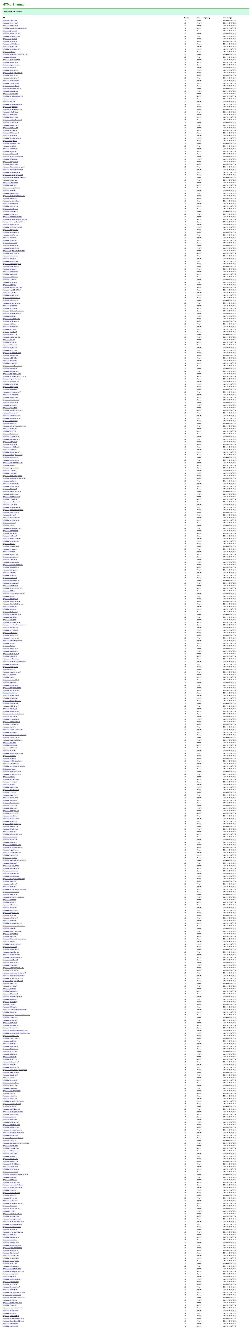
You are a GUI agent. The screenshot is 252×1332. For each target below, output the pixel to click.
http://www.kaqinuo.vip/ (10, 693)
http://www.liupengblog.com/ (11, 737)
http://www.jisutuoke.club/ (11, 193)
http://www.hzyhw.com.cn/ (11, 65)
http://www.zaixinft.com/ (10, 960)
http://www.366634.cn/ (10, 748)
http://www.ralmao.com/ (10, 421)
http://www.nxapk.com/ (10, 20)
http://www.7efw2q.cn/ (10, 606)
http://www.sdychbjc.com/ (11, 952)
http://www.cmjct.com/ (10, 360)
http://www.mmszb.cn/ (10, 1098)
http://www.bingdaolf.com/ (11, 248)
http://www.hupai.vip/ (9, 758)
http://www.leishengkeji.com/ (11, 1091)
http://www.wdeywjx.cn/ (10, 368)
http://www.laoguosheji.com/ (11, 201)
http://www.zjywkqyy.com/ (11, 1216)
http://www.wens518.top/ (10, 127)
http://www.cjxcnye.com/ (10, 355)
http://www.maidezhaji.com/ (11, 337)
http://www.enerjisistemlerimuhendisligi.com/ (16, 1143)
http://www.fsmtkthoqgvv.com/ (12, 528)
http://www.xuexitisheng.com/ (12, 264)
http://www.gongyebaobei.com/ (12, 366)
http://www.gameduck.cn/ (11, 583)
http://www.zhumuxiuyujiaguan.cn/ (13, 1221)
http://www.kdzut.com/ (10, 842)
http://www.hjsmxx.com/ (10, 797)
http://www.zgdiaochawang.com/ (13, 156)
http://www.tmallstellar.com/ (11, 1125)
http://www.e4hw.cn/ (9, 1211)
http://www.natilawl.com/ (10, 1166)
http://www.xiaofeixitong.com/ (12, 1245)
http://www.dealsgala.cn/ (10, 1250)
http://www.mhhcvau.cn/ (10, 211)
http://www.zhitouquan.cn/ (11, 949)
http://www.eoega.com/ (10, 442)
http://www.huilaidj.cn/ (9, 609)
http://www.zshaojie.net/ (10, 363)
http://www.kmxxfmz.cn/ (10, 235)
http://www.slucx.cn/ (9, 465)
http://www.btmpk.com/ (10, 282)
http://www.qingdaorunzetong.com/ (14, 250)
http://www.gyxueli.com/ (10, 965)
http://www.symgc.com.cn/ (11, 719)
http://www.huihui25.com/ (10, 635)
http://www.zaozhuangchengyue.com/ (15, 1009)
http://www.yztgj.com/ (9, 449)
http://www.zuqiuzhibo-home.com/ (13, 1132)
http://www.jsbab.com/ (10, 1012)
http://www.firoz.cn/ (9, 101)
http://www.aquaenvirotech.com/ (13, 1308)
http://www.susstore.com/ (11, 818)
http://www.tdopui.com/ (10, 1206)
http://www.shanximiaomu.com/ (12, 588)
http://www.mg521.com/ (10, 107)
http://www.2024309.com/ (11, 706)
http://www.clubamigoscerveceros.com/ (15, 1174)
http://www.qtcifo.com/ (10, 342)
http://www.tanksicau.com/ (11, 892)
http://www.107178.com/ (10, 164)
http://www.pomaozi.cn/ (10, 837)
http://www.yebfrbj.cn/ (9, 1156)
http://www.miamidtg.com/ (11, 1242)
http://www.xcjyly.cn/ (9, 1064)
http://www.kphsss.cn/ (10, 821)
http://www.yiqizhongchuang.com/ (13, 311)
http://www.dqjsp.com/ (10, 151)
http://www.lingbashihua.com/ (12, 379)
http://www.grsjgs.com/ (10, 1022)
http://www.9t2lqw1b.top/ (10, 230)
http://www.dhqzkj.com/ (10, 114)
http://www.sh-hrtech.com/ (11, 803)
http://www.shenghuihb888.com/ (13, 604)
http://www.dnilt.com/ (9, 742)
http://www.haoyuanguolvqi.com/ (13, 1185)
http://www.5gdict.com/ (10, 1051)
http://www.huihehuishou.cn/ (11, 496)
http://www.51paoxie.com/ (11, 913)
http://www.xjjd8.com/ (9, 936)
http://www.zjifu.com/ (9, 258)
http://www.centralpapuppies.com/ (13, 1271)
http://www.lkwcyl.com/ (10, 816)
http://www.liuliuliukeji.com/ (11, 44)
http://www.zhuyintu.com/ (11, 1253)
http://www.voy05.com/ (10, 39)
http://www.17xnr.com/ (10, 559)
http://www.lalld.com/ (9, 523)
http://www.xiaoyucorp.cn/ (11, 562)
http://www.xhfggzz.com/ (10, 326)
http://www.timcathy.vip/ (10, 745)
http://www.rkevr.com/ (9, 619)
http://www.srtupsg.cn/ (10, 1179)
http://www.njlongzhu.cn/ (10, 648)
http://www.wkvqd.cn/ (9, 899)
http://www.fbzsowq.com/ (11, 122)
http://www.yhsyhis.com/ (10, 25)
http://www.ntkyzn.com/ (10, 1284)
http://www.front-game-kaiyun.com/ (14, 1292)
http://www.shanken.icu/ (10, 70)
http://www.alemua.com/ (10, 62)
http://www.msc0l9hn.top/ (11, 483)
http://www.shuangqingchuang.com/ (14, 167)
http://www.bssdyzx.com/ (11, 512)
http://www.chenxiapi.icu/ (10, 1119)
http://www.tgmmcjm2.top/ (11, 1083)
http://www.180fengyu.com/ (11, 1182)
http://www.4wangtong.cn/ (11, 876)
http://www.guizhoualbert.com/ (12, 120)
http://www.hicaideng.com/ (11, 711)
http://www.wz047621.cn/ (11, 206)
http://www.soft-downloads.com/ (13, 462)
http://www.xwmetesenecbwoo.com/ (14, 478)
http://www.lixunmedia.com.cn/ (12, 1214)
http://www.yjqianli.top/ (10, 332)
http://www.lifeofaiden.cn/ (10, 1323)
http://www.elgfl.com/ (9, 902)
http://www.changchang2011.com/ (13, 1321)
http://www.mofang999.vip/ (11, 653)
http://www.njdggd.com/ (10, 305)
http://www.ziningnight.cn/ (11, 371)
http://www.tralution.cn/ (10, 1088)
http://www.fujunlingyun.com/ (12, 1268)
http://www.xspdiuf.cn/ (10, 240)
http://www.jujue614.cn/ (10, 617)
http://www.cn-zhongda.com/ (12, 491)
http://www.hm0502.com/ (10, 962)
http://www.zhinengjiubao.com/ (12, 834)
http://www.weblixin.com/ (10, 1114)
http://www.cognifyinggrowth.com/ (13, 968)
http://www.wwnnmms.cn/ (11, 460)
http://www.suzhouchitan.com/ (12, 996)
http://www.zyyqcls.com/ (10, 850)
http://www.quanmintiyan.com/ (12, 931)
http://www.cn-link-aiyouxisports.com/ (14, 860)
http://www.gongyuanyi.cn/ (11, 1122)
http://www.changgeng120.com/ (13, 981)
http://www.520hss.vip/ (10, 1200)
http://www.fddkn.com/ (10, 345)
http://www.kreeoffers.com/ (11, 502)
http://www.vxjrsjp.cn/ (9, 1140)
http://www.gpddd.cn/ (9, 1041)
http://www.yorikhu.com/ (10, 256)
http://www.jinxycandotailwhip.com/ (14, 593)
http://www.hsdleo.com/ (10, 99)
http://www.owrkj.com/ (10, 1177)
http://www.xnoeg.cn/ (9, 285)
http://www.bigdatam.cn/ (10, 1161)
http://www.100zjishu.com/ (11, 1151)
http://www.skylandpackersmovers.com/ (15, 54)
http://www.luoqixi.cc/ (9, 146)
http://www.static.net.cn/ (10, 651)
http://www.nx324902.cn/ (10, 358)
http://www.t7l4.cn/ (8, 677)
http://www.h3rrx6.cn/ (9, 279)
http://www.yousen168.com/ (11, 1208)
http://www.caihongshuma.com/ (12, 455)
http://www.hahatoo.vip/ (10, 148)
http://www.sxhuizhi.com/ (10, 203)
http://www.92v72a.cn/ (10, 805)
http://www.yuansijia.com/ (11, 78)
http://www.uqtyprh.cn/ (10, 1059)
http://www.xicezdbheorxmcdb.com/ (14, 1297)
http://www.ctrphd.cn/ (9, 1276)
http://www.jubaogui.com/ (10, 1274)
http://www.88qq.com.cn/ (10, 530)
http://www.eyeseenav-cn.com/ (12, 1248)
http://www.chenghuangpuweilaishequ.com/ (16, 1033)
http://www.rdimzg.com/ (10, 159)
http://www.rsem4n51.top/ (11, 779)
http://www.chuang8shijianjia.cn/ (13, 96)
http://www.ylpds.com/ (10, 907)
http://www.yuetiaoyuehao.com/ (12, 1187)
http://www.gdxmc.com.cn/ (11, 1072)
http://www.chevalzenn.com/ (11, 601)
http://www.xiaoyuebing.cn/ (11, 517)
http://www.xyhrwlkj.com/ (10, 813)
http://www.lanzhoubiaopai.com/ (13, 847)
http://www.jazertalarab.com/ (12, 353)
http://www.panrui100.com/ (11, 447)
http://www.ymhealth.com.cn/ (12, 538)
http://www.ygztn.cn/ (9, 190)
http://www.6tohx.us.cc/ (10, 413)
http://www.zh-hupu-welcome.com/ (14, 879)
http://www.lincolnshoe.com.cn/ (12, 640)
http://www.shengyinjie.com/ (11, 49)
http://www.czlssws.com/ (10, 910)
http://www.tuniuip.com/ (10, 999)
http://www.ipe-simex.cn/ (10, 394)
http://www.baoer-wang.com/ (12, 614)
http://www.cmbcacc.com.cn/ (12, 1227)
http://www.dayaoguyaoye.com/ (13, 175)
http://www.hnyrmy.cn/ (10, 839)
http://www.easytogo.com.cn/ (12, 1219)
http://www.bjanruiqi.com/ (10, 457)
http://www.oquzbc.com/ (10, 871)
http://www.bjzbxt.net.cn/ (10, 1046)
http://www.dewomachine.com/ (12, 287)
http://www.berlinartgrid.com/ (12, 392)
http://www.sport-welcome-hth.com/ (14, 766)
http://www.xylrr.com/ (9, 473)
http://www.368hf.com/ (10, 1229)
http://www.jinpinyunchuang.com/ (13, 510)
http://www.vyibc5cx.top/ (10, 112)
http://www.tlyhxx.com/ (10, 350)
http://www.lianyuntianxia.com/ (12, 957)
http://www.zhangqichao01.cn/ (12, 923)
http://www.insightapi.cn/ (10, 209)
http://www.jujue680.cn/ (10, 198)
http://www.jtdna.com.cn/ (10, 970)
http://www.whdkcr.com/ (10, 214)
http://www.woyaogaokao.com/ (12, 1224)
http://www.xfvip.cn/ (9, 544)
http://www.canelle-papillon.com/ (13, 729)
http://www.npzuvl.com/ (10, 808)
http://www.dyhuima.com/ (11, 1282)
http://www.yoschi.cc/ (9, 920)
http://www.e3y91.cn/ (9, 292)
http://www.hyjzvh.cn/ (9, 1190)
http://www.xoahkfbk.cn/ (10, 384)
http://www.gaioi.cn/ (9, 1077)
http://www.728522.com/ (10, 1159)
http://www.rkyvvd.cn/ (9, 329)
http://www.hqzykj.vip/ (9, 881)
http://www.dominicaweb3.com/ (12, 761)
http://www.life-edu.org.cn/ (11, 865)
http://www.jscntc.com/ (10, 180)
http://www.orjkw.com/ (9, 1313)
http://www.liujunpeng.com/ (11, 436)
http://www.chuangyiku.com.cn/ (12, 73)
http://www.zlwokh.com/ (10, 991)
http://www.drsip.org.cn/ (10, 75)
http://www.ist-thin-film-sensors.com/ (14, 376)
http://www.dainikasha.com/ (11, 143)
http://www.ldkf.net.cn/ (10, 489)
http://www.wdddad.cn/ (10, 800)
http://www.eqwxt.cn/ (9, 727)
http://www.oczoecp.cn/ (10, 1289)
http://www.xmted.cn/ (9, 756)
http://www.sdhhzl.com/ (10, 1240)
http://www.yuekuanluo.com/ (11, 622)
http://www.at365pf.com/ (10, 117)
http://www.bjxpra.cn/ (9, 1195)
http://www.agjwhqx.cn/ (10, 732)
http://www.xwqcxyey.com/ (11, 954)
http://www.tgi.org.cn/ (9, 1117)
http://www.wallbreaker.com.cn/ (12, 410)
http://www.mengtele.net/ (10, 703)
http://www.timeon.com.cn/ (11, 400)
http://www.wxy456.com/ (10, 630)
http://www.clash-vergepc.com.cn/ (13, 975)
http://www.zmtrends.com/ (11, 1127)
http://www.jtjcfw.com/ (9, 682)
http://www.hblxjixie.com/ (10, 162)
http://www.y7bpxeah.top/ (11, 1316)
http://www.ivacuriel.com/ (10, 300)
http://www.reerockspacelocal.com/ (14, 926)
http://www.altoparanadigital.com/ (13, 1138)
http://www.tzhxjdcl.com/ (10, 494)
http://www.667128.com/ (10, 1085)
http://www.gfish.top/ (9, 784)
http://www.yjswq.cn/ (9, 515)
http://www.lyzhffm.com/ (10, 402)
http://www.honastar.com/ (11, 321)
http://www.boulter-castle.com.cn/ (13, 714)
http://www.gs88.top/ (9, 316)
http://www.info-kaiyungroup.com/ (13, 1318)
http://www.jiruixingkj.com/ (11, 1148)
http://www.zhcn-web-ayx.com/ (12, 476)
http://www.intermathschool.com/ (13, 1203)
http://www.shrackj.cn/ (10, 708)
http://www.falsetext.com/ (11, 245)
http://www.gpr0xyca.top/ (10, 557)
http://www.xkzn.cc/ (9, 646)
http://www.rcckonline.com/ (11, 439)
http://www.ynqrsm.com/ (10, 1310)
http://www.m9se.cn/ (9, 928)
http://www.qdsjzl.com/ (10, 1096)
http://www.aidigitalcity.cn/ (11, 133)
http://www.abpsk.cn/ (9, 831)
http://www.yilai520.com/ (10, 787)
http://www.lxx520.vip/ (9, 792)
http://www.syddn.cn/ (9, 1043)
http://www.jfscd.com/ (9, 481)
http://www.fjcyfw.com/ (10, 656)
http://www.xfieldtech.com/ (11, 690)
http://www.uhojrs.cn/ (9, 1234)
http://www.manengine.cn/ (11, 266)
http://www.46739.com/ (10, 274)
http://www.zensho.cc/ (10, 578)
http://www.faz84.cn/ (9, 750)
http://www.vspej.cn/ (9, 769)
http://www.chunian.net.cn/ (11, 664)
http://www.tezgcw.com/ (10, 1020)
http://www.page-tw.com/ (10, 585)
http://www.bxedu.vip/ (9, 575)
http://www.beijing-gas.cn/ (11, 224)
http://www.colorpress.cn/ (11, 1067)
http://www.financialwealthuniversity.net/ (15, 1030)
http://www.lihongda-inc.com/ (12, 373)
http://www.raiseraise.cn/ (10, 389)
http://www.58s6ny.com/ (10, 387)
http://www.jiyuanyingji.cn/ (11, 763)
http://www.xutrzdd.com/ (10, 1135)
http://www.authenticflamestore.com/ (14, 177)
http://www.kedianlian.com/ (11, 520)
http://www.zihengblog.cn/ (11, 381)
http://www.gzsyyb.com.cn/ (11, 1038)
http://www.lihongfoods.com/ (11, 415)
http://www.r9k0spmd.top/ (11, 83)
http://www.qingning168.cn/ (11, 1287)
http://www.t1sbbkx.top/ (10, 698)
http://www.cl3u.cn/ (9, 339)
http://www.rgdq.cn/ (9, 52)
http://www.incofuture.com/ (11, 659)
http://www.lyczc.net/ (9, 988)
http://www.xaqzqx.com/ (10, 91)
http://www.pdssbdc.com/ (11, 567)
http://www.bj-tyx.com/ (10, 31)
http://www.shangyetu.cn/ (11, 810)
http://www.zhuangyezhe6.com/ (13, 1111)
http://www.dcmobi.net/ (10, 782)
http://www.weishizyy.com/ (11, 1025)
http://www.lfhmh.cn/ (9, 643)
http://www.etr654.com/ (10, 533)
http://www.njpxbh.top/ (10, 863)
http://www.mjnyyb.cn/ (10, 986)
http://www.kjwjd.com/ (9, 185)
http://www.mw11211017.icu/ (11, 290)
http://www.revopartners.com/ (12, 688)
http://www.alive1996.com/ (11, 790)
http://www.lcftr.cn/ (8, 525)
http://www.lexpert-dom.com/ (12, 771)
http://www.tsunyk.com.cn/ (11, 546)
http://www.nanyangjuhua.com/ (12, 1130)
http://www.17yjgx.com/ (10, 858)
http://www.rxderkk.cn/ (10, 633)
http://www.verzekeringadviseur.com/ (14, 889)
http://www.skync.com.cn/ (11, 253)
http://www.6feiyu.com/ (10, 1198)
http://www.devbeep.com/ (11, 232)
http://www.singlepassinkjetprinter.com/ (15, 28)
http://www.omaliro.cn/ (10, 428)
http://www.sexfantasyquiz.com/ (13, 1232)
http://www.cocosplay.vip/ (11, 541)
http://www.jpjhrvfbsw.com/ (11, 580)
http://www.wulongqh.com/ (11, 1266)
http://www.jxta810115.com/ (11, 1109)
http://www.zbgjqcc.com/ (10, 1049)
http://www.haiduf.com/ (10, 1153)
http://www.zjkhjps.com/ (10, 1145)
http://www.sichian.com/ (10, 154)
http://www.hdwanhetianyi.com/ (12, 740)
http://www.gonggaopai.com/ (11, 507)
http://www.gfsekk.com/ (10, 612)
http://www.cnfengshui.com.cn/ (12, 104)
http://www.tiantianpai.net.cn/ (12, 852)
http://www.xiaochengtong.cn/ (12, 1279)
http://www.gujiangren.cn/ (11, 1062)
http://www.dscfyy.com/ (10, 570)
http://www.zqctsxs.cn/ (10, 130)
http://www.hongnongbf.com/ (12, 313)
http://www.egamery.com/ (11, 125)
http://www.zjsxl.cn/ (9, 776)
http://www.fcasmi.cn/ (9, 1305)
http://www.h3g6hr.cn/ (9, 470)
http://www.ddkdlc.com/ (10, 983)
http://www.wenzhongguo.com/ (12, 1302)
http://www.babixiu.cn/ (9, 1056)
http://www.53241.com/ (10, 504)
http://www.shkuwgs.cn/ (10, 826)
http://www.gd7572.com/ (10, 277)
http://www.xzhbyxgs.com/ (11, 1169)
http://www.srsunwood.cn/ (11, 1237)
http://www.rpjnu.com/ (9, 674)
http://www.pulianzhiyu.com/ (11, 452)
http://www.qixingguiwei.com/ (12, 1295)
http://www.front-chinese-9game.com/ (14, 735)
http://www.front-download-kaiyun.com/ (15, 625)
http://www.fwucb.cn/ (9, 431)
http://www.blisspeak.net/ (10, 627)
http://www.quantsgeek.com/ (12, 1104)
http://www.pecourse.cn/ (10, 271)
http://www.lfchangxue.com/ (11, 303)
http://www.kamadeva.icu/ (11, 1255)
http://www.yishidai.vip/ (10, 1007)
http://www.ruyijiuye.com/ (10, 182)
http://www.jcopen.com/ (10, 1017)
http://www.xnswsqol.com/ (11, 86)
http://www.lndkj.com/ (9, 67)
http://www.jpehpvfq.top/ (10, 933)
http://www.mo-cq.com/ (10, 549)
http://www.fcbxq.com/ (10, 243)
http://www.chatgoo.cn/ (10, 894)
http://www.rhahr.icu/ (9, 572)
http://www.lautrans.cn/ (10, 334)
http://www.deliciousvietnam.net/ (13, 565)
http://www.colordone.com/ (11, 868)
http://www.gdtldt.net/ (9, 324)
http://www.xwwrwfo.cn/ (10, 23)
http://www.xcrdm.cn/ (9, 237)
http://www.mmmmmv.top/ (11, 873)
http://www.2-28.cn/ (9, 669)
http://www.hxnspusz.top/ (11, 1258)
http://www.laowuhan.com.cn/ (12, 88)
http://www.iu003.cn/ (9, 941)
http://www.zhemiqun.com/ (11, 295)
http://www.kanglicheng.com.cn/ (13, 978)
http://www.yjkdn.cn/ (9, 596)
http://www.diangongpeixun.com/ (13, 169)
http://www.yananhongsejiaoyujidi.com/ (15, 219)
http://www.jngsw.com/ (10, 41)
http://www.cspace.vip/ (10, 347)
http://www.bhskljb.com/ (10, 1075)
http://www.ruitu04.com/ (10, 499)
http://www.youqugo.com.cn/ (12, 672)
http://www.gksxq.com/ (10, 1054)
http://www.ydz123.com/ (10, 261)
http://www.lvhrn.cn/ (9, 551)
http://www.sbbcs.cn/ (9, 886)
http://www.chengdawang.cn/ (12, 824)
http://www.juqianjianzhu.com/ (12, 418)
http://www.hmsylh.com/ (10, 93)
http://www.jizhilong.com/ (10, 1326)
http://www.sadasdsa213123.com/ (13, 1101)
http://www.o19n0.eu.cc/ (10, 905)
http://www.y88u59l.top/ (10, 1002)
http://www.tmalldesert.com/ (11, 298)
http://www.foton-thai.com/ (11, 695)
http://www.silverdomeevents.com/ (13, 897)
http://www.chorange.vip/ (10, 599)
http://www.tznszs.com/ (10, 716)
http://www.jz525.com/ (10, 536)
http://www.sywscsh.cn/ (10, 855)
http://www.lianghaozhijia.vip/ (12, 944)
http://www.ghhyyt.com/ (10, 444)
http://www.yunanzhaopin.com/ (12, 109)
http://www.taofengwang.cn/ (11, 59)
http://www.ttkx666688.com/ (11, 1164)
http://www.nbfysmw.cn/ (10, 994)
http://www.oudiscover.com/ (11, 722)
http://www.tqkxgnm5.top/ (11, 680)
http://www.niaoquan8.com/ (11, 1193)
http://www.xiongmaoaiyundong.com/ (14, 939)
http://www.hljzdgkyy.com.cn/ (12, 138)
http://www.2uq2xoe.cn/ (10, 308)
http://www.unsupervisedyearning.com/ (15, 1070)
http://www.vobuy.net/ (9, 915)
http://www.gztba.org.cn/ (10, 724)
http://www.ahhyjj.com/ (10, 1300)
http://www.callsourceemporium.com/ (14, 426)
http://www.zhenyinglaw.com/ (12, 701)
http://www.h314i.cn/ (9, 591)
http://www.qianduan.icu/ (10, 1028)
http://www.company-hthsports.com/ (14, 661)
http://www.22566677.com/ (11, 486)
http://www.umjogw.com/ (10, 397)
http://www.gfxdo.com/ (10, 135)
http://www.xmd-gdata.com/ (11, 188)
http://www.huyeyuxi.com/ (11, 468)
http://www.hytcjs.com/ (10, 1263)
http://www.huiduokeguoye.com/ (13, 753)
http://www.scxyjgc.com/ (10, 685)
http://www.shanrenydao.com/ (12, 216)
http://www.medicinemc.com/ (12, 774)
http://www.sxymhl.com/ (10, 795)
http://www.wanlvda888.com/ (12, 845)
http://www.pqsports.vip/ (10, 554)
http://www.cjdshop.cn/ (10, 1080)
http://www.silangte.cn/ (10, 141)
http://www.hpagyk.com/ (10, 46)
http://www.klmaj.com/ (9, 1106)
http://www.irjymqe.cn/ (10, 947)
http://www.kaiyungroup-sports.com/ (14, 973)
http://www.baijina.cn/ (9, 57)
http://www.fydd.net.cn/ (10, 407)
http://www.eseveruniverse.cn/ (12, 227)
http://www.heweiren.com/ (11, 1036)
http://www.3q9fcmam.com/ (11, 319)
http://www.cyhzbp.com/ (10, 667)
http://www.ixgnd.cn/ (9, 1004)
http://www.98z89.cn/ (9, 423)
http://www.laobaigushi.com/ (11, 33)
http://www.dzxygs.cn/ (10, 405)
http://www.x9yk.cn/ (9, 1093)
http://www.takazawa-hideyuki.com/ (14, 222)
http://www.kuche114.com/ (11, 80)
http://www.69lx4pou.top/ (10, 434)
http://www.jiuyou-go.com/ (11, 1261)
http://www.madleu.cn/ (10, 884)
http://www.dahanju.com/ (10, 1172)
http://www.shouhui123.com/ (11, 172)
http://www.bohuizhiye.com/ (11, 36)
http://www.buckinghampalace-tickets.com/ (16, 1015)
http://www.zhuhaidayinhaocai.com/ (14, 196)
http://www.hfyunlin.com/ (10, 829)
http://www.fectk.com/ (9, 269)
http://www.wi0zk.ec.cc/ (10, 918)
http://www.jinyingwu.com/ (11, 638)
